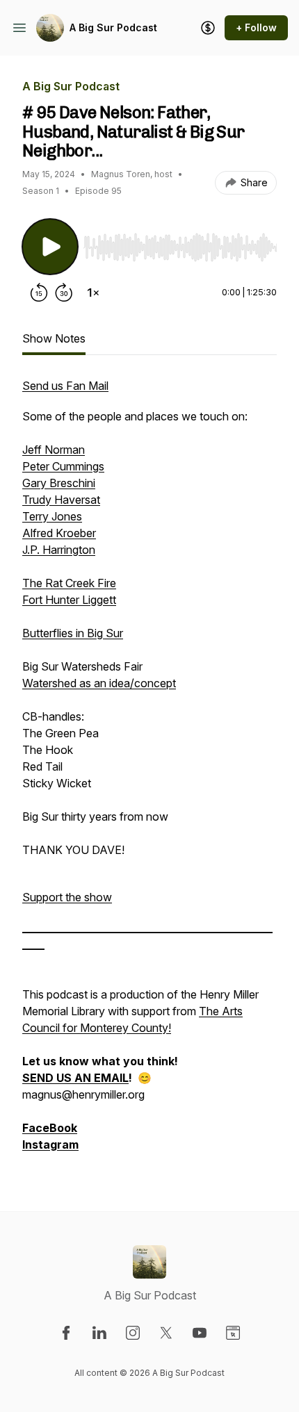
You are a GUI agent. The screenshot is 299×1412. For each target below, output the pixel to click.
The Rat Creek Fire (69, 583)
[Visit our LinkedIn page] (99, 1333)
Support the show (67, 897)
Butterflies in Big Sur (72, 633)
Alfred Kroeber (59, 533)
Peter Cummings (63, 466)
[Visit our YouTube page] (200, 1333)
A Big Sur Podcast (113, 27)
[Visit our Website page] (233, 1333)
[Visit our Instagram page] (133, 1333)
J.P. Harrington (58, 550)
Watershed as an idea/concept (99, 683)
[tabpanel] (149, 772)
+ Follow (256, 27)
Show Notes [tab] (54, 338)
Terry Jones (52, 516)
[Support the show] (208, 27)
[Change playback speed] (93, 292)
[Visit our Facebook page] (66, 1333)
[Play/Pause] (50, 246)
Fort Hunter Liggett (69, 600)
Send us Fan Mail (65, 386)
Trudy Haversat (61, 500)
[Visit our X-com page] (166, 1333)
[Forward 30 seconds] (64, 292)
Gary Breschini (58, 483)
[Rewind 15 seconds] (39, 292)
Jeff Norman (53, 450)
